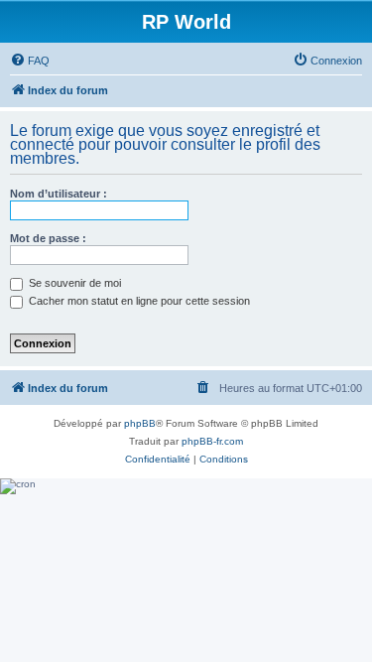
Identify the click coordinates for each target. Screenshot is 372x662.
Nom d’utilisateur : (58, 193)
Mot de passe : (48, 238)
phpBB (140, 423)
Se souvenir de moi (73, 283)
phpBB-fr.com (212, 441)
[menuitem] (30, 60)
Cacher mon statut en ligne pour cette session (138, 301)
